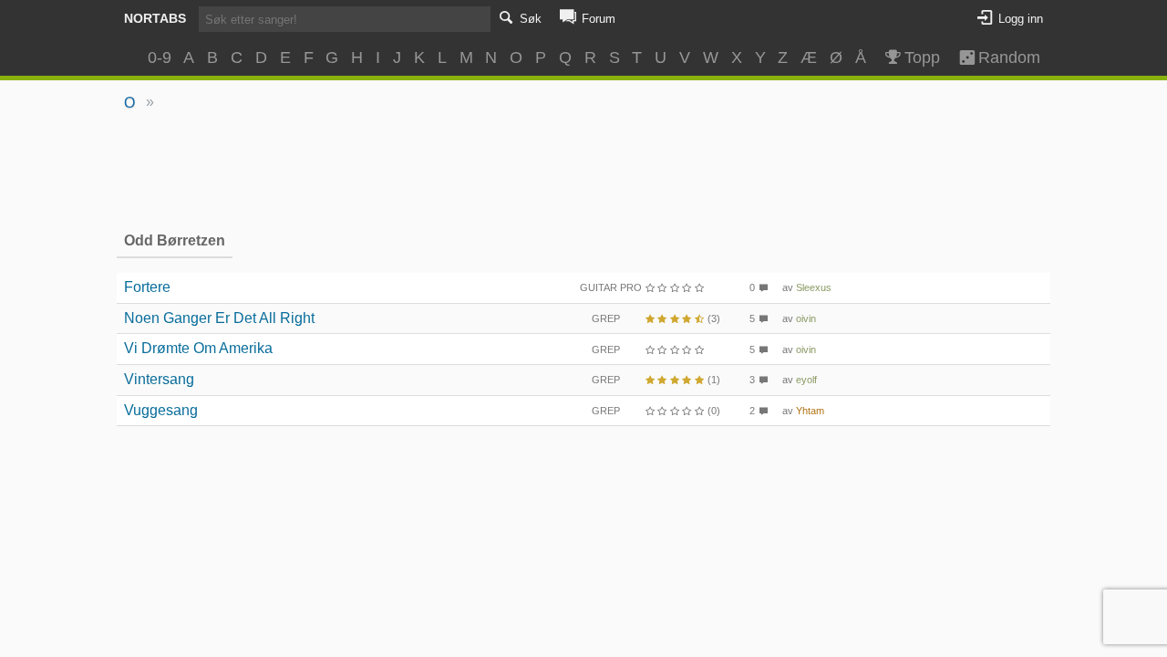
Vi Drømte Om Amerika (198, 348)
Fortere (147, 287)
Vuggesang (161, 410)
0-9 (159, 57)
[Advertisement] (584, 170)
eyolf (806, 379)
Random (1001, 57)
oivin (806, 318)
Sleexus (813, 287)
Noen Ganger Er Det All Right (219, 318)
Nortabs (155, 18)
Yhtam (810, 410)
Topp (922, 57)
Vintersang (159, 379)
